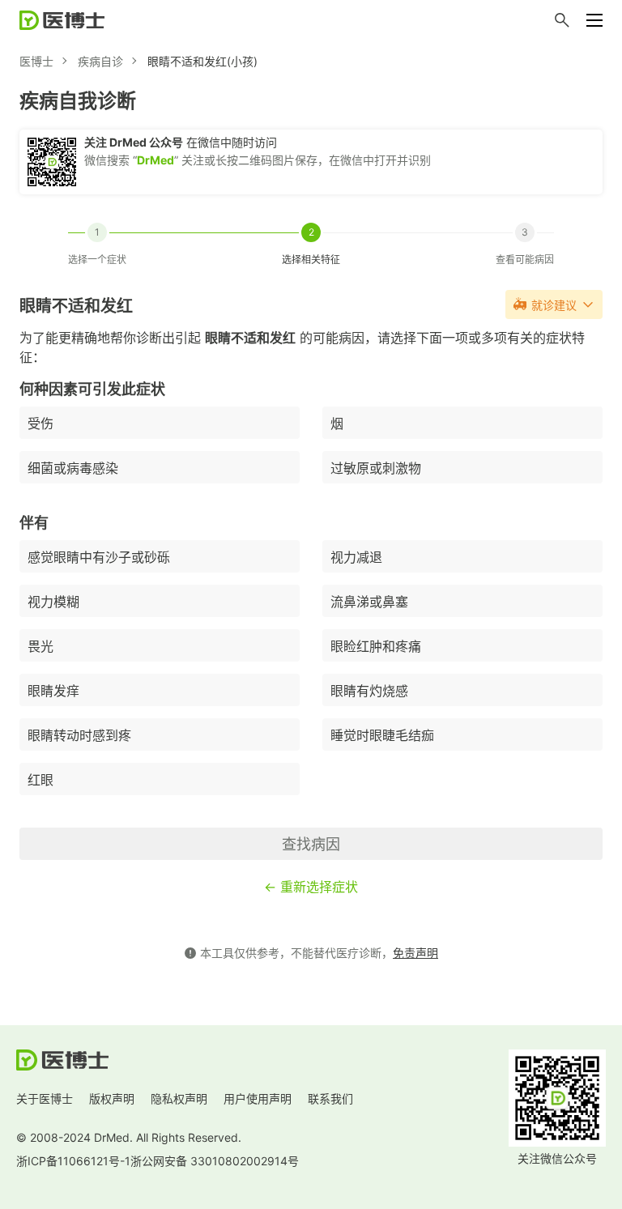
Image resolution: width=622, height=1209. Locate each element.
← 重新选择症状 (311, 887)
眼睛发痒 (53, 691)
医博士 (36, 61)
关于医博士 (44, 1098)
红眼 (40, 780)
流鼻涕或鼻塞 (369, 602)
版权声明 (111, 1098)
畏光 (40, 646)
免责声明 (415, 953)
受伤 (40, 423)
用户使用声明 (258, 1098)
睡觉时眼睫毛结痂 (382, 735)
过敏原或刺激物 (375, 468)
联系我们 (330, 1098)
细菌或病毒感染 (73, 468)
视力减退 (356, 557)
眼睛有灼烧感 (369, 691)
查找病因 (311, 845)
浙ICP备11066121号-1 (73, 1161)
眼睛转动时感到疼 (79, 735)
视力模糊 (53, 602)
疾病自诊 (100, 61)
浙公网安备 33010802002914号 (214, 1161)
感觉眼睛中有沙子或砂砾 (99, 557)
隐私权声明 (179, 1098)
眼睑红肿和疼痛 (375, 646)
